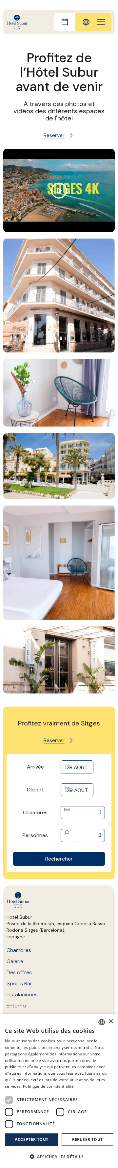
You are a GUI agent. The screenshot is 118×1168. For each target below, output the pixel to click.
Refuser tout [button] (87, 1139)
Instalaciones (22, 994)
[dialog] (59, 1091)
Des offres (19, 972)
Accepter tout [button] (31, 1139)
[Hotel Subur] (17, 22)
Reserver (54, 135)
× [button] (110, 1021)
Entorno (16, 1005)
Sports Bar (19, 983)
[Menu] (101, 22)
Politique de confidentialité (48, 1086)
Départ (35, 789)
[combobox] (101, 1022)
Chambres (35, 812)
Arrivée (35, 766)
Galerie (15, 961)
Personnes (35, 835)
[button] (59, 1156)
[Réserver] (64, 22)
